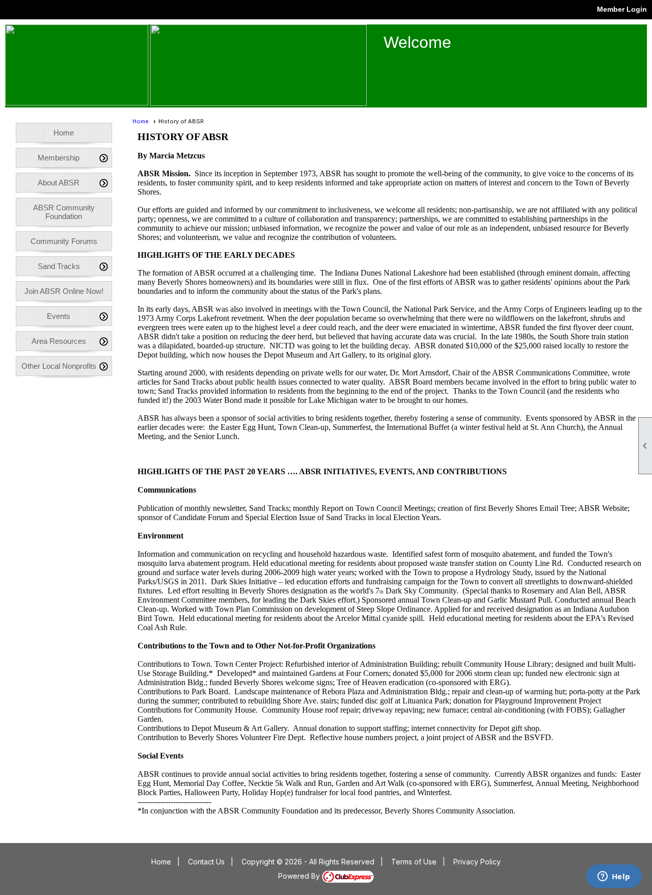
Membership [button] (58, 157)
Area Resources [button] (59, 341)
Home (63, 132)
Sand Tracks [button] (59, 266)
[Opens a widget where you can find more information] (614, 877)
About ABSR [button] (58, 182)
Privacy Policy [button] (477, 861)
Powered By (300, 876)
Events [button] (58, 316)
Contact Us (206, 861)
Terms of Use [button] (414, 861)
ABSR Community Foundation (64, 212)
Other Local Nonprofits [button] (58, 366)
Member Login (622, 9)
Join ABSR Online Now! (63, 291)
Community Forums (64, 241)
